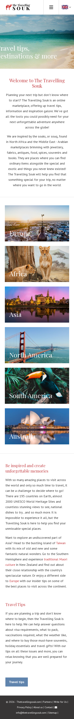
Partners (47, 701)
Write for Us (60, 701)
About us (38, 707)
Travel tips (16, 682)
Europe (14, 581)
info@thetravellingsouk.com (31, 712)
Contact (49, 707)
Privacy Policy (24, 707)
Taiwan (61, 543)
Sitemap (52, 712)
